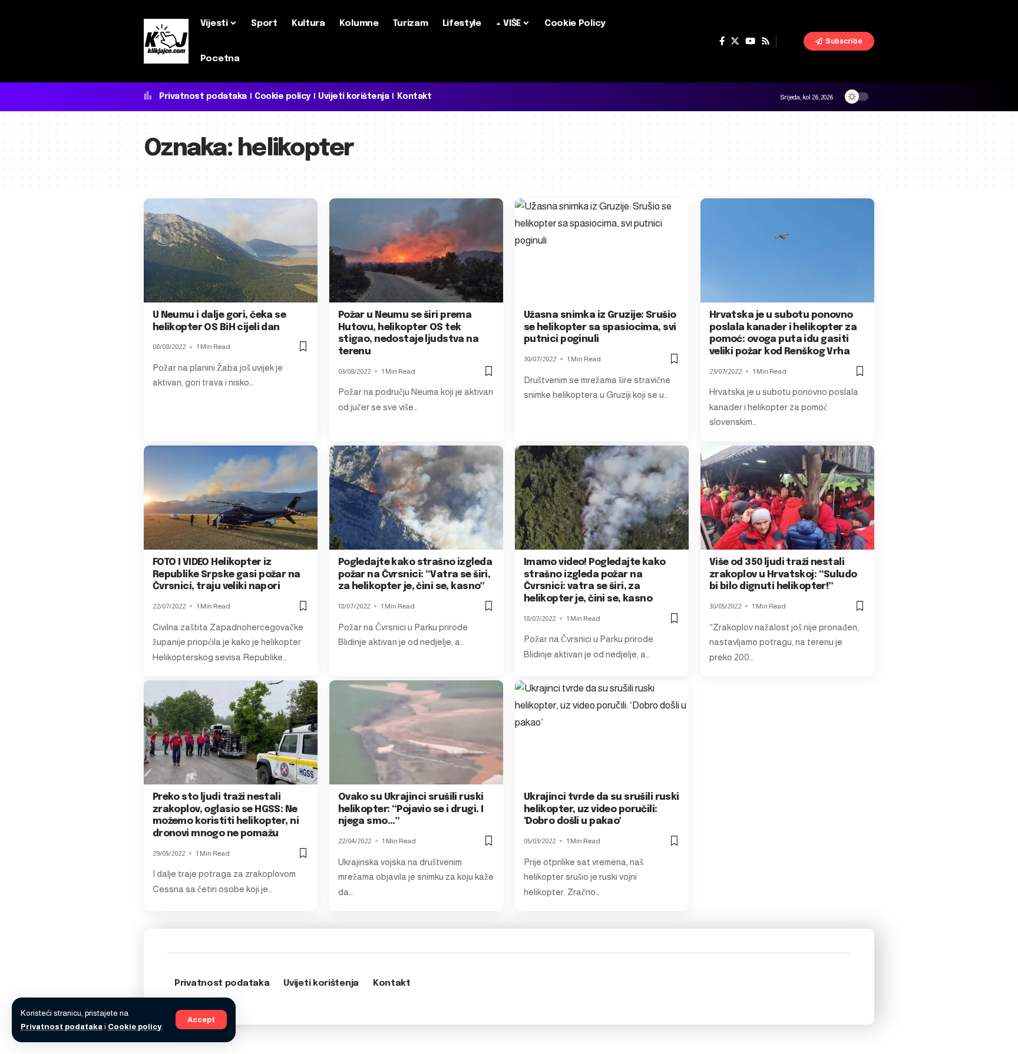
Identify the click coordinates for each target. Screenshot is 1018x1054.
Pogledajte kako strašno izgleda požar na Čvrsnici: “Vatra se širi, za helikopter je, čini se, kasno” (415, 574)
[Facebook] (722, 41)
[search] (790, 41)
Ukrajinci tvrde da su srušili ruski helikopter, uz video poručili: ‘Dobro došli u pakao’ (601, 809)
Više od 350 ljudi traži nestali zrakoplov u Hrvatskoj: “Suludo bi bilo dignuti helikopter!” (783, 574)
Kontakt (414, 96)
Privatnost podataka (62, 1026)
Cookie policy (134, 1026)
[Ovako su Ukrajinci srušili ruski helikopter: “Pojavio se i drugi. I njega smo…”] (416, 732)
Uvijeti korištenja (353, 96)
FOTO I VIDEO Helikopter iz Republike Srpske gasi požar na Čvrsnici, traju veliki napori (226, 574)
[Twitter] (735, 41)
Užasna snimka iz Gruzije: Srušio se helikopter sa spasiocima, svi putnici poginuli (600, 327)
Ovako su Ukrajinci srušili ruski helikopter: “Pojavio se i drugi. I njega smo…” (411, 809)
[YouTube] (750, 41)
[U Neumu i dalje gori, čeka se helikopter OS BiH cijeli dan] (231, 250)
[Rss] (765, 41)
